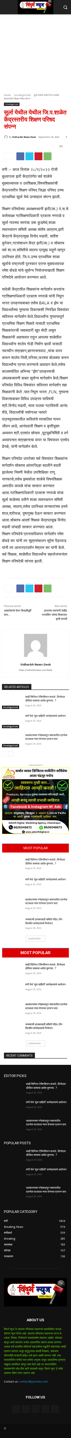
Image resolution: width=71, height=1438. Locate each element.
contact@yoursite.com (33, 1381)
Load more (34, 938)
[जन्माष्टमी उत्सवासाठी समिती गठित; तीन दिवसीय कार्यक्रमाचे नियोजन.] (12, 925)
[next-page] (10, 753)
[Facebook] (20, 156)
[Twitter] (29, 156)
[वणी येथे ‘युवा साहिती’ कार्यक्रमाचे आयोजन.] (12, 721)
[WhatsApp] (47, 156)
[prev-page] (4, 753)
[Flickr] (35, 1409)
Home (7, 95)
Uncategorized (22, 95)
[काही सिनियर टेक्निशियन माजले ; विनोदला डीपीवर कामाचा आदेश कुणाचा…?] (12, 702)
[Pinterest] (38, 156)
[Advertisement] (35, 51)
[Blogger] (16, 1409)
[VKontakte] (55, 1409)
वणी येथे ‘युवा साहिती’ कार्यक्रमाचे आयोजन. (45, 715)
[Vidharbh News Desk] (6, 137)
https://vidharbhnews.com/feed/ (35, 670)
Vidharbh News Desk (24, 136)
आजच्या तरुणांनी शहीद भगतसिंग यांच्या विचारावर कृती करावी (54, 615)
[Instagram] (45, 1409)
